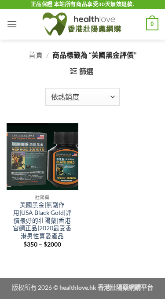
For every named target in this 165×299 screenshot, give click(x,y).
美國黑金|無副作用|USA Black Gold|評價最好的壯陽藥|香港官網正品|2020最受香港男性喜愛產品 (42, 220)
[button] (12, 24)
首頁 (36, 55)
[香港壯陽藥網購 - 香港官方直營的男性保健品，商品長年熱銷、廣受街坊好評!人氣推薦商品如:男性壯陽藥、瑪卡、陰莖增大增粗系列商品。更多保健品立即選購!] (83, 24)
